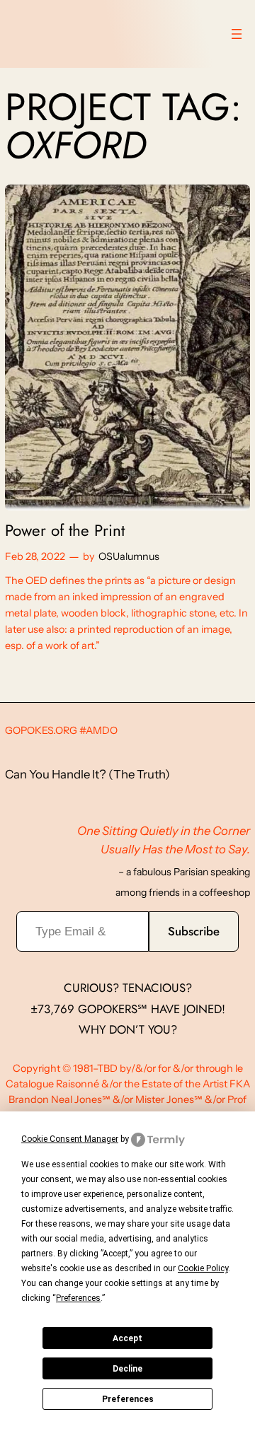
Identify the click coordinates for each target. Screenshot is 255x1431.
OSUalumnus (128, 556)
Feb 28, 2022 (35, 556)
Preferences (128, 1399)
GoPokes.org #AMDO (61, 730)
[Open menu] (236, 33)
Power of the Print (65, 530)
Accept (127, 1338)
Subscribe (194, 931)
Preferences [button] (78, 1298)
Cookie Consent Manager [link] (69, 1139)
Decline (127, 1369)
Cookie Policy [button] (203, 1268)
